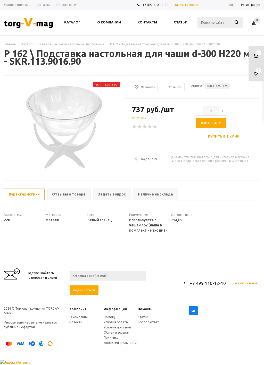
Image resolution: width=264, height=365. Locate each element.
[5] (155, 126)
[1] (134, 126)
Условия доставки (117, 327)
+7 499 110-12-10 (155, 4)
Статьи (143, 317)
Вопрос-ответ (148, 322)
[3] (144, 126)
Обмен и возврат (117, 332)
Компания (78, 309)
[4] (150, 126)
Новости (75, 322)
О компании (78, 317)
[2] (139, 126)
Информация (115, 309)
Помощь (145, 309)
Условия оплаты (116, 322)
